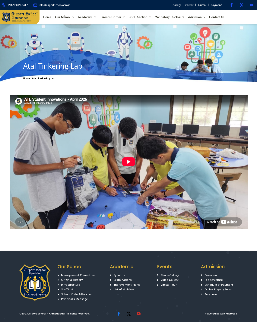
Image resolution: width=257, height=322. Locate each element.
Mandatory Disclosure (169, 17)
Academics (85, 17)
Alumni (202, 5)
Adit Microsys (228, 313)
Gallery (177, 5)
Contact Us (216, 17)
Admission (195, 17)
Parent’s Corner (110, 17)
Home (47, 17)
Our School (63, 17)
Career (189, 5)
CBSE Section (137, 17)
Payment (216, 5)
